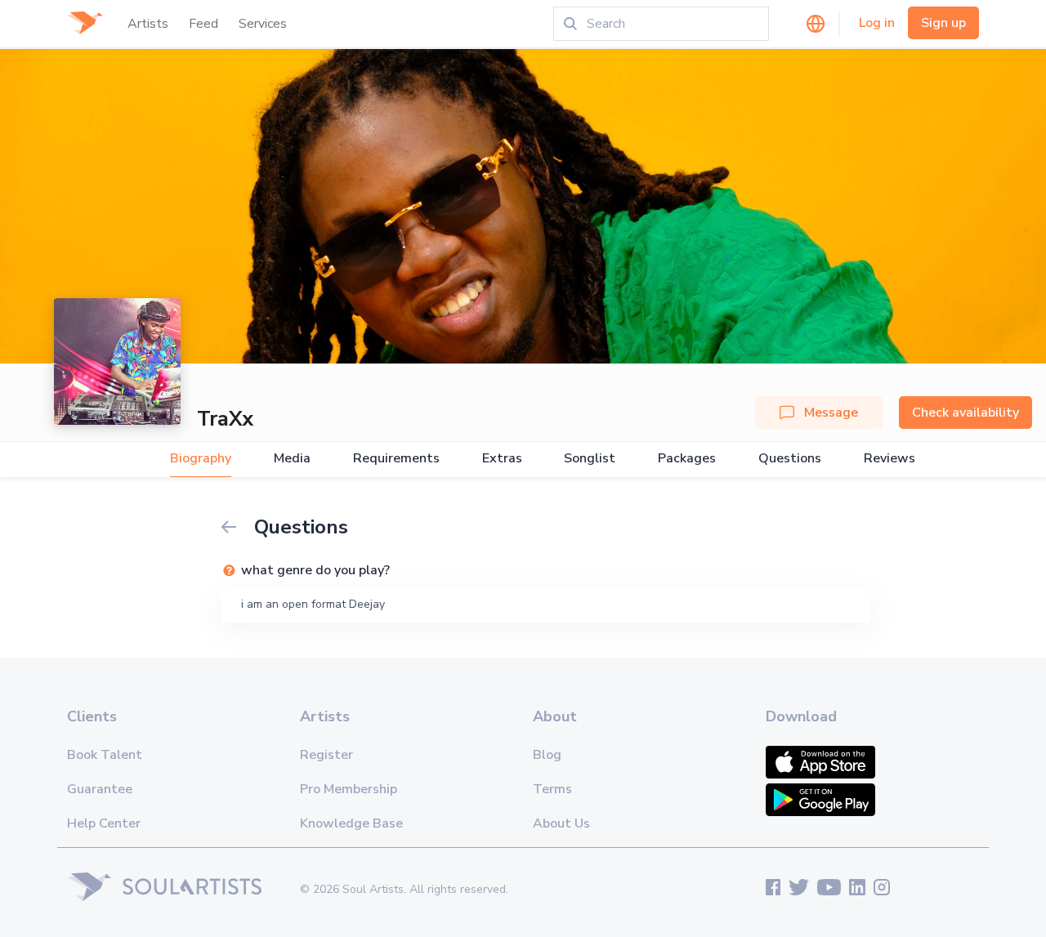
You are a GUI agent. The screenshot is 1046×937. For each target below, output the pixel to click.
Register (326, 755)
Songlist (589, 458)
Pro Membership (348, 789)
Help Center (104, 823)
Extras (502, 458)
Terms (552, 789)
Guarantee (99, 789)
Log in (877, 23)
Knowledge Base (351, 823)
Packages (687, 458)
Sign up (943, 23)
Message (831, 413)
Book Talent (104, 755)
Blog (547, 755)
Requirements (396, 458)
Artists (147, 24)
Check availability (965, 413)
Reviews (889, 458)
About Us (561, 823)
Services (263, 24)
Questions (789, 458)
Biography (200, 458)
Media (292, 458)
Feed (203, 24)
